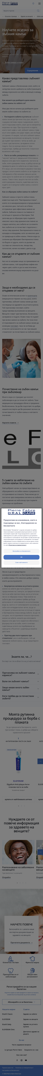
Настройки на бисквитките (21, 551)
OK (21, 557)
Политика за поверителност (17, 545)
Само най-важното (21, 562)
